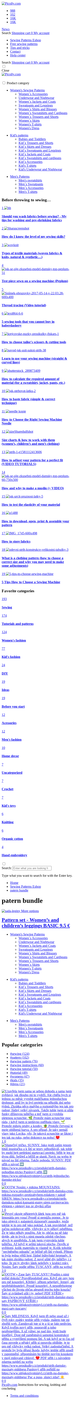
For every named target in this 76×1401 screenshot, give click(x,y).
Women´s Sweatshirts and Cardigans (43, 113)
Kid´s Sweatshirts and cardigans (40, 158)
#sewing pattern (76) (24, 1061)
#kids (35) (17, 1080)
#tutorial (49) (18, 1072)
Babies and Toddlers (32, 139)
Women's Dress (29, 128)
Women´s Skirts (29, 120)
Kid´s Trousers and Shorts (36, 143)
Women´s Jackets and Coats (37, 101)
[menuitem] (14, 883)
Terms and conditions (24, 1395)
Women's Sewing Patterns (27, 90)
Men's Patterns (20, 176)
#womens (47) (19, 1076)
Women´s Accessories (33, 94)
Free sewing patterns (24, 44)
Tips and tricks (20, 47)
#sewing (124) (19, 1053)
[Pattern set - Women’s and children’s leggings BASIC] (11, 911)
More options (30, 911)
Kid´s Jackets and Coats (34, 154)
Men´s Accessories (31, 188)
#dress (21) (17, 1084)
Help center (18, 55)
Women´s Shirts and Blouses (38, 109)
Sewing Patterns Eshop (25, 40)
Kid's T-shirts (27, 165)
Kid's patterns (19, 135)
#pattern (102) (19, 1057)
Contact (15, 51)
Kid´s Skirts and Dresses (35, 146)
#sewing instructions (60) (27, 1065)
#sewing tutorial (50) (24, 1069)
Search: (7, 868)
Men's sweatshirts (30, 180)
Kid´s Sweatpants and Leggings (40, 150)
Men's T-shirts (28, 191)
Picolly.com (9, 1384)
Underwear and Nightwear (36, 98)
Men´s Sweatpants (31, 184)
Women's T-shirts (30, 124)
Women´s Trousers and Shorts (38, 117)
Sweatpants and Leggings (36, 105)
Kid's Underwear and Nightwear (40, 169)
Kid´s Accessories (30, 162)
